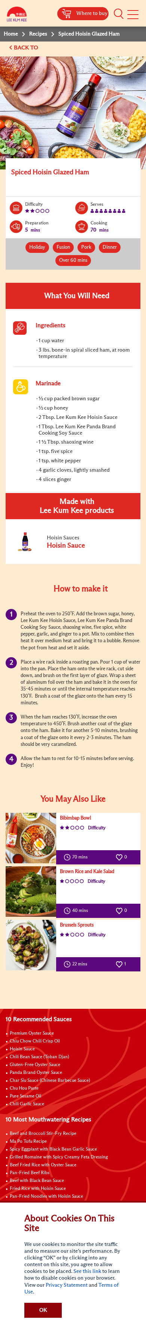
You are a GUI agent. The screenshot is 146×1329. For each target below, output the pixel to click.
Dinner (110, 247)
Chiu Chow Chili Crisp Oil (35, 1041)
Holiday (37, 247)
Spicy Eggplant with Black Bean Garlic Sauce (53, 1149)
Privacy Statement (67, 1285)
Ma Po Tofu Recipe (28, 1141)
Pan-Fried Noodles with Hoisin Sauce (46, 1196)
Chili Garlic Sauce (27, 1104)
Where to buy (91, 13)
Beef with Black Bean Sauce (37, 1181)
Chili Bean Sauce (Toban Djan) (39, 1057)
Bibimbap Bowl (75, 818)
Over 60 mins (73, 260)
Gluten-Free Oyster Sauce (35, 1065)
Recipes (38, 34)
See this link (87, 1271)
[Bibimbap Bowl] (31, 838)
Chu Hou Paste (24, 1088)
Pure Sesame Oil (25, 1096)
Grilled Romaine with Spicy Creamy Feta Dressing (59, 1157)
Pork (86, 247)
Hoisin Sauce (22, 1049)
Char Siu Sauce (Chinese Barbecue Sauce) (50, 1080)
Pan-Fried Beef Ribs (29, 1173)
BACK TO (27, 47)
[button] (119, 14)
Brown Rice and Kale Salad (87, 871)
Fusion (63, 247)
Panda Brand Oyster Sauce (36, 1073)
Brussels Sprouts (77, 925)
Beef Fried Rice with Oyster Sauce (43, 1165)
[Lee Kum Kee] (17, 16)
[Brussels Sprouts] (31, 945)
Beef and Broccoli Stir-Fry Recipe (43, 1134)
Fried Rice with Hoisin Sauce (38, 1188)
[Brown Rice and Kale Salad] (31, 891)
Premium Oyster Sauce (32, 1033)
